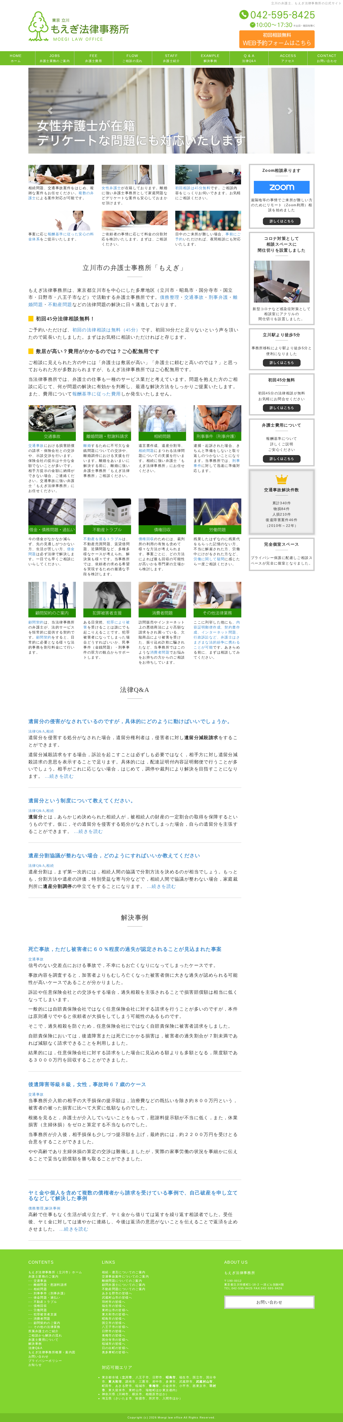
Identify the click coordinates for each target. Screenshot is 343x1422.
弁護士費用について (43, 1339)
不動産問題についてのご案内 (124, 1289)
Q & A (249, 58)
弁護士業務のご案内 (43, 1276)
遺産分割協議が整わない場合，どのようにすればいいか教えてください (114, 855)
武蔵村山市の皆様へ (117, 1297)
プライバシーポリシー (45, 1360)
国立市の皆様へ (114, 1322)
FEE (93, 58)
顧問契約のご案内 (47, 1322)
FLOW (132, 58)
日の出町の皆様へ (115, 1347)
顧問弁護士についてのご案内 (124, 1284)
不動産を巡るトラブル (102, 539)
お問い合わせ (38, 1356)
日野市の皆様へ (114, 1331)
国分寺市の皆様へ (115, 1339)
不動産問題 (60, 304)
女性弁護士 (111, 188)
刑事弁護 (218, 297)
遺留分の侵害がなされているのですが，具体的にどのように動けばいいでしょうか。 (130, 721)
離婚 (87, 446)
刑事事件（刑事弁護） (50, 1293)
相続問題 (146, 451)
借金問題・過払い (47, 1297)
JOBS (55, 58)
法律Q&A (36, 731)
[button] (49, 111)
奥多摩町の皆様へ (115, 1352)
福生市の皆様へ (114, 1305)
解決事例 (53, 1208)
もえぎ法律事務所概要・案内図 (52, 1352)
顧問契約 (36, 622)
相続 (50, 731)
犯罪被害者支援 (45, 1314)
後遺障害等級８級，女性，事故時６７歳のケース (87, 1084)
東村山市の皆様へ (115, 1310)
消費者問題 (159, 652)
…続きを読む (59, 776)
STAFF (171, 58)
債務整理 (170, 297)
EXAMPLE (210, 58)
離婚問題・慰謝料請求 (50, 1284)
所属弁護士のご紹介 (43, 1331)
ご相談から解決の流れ (45, 1335)
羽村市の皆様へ (114, 1301)
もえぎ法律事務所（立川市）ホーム (55, 1272)
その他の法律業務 (47, 1326)
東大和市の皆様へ (115, 1314)
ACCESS (288, 58)
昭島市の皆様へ (114, 1318)
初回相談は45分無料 (192, 188)
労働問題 (40, 1310)
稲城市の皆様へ (114, 1343)
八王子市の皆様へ (115, 1326)
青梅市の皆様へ (114, 1335)
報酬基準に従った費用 (96, 393)
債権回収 (146, 539)
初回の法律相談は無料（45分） (106, 329)
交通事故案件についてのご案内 (125, 1276)
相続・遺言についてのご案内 (124, 1272)
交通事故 (194, 297)
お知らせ (35, 1364)
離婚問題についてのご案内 (122, 1280)
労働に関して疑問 (209, 559)
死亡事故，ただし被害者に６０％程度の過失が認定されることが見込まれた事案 (125, 949)
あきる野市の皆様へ (117, 1293)
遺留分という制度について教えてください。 (82, 800)
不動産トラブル (45, 1301)
